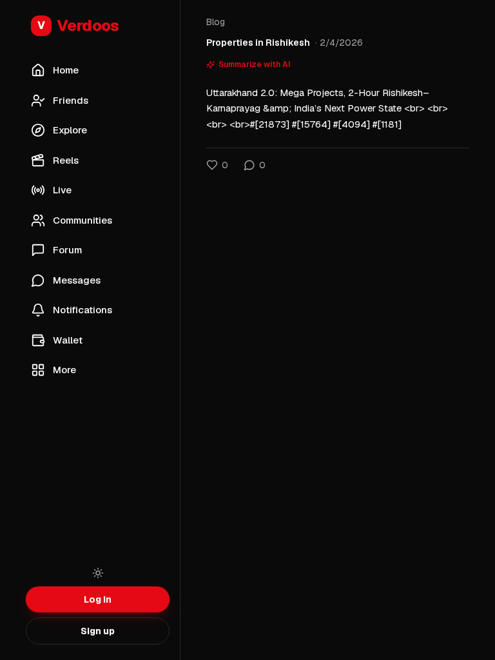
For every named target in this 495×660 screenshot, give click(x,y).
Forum (67, 250)
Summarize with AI (254, 64)
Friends (70, 100)
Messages (77, 280)
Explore (70, 130)
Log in (98, 599)
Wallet (67, 340)
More (64, 370)
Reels (66, 160)
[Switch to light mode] (98, 573)
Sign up (98, 631)
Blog (215, 22)
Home (66, 70)
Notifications (82, 310)
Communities (82, 220)
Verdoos (78, 25)
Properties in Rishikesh (258, 42)
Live (62, 190)
